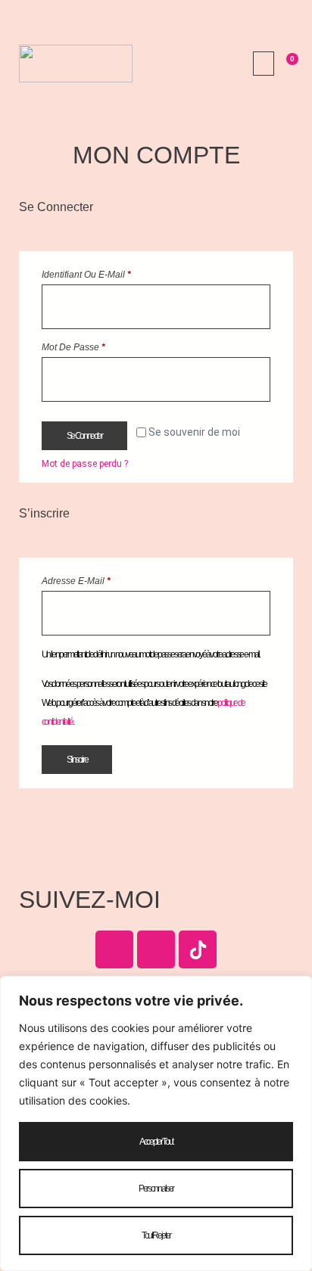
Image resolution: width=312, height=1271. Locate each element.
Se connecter (84, 435)
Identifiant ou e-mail (109, 273)
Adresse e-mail (98, 579)
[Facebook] (114, 949)
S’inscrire (77, 759)
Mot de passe (96, 345)
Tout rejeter (156, 1235)
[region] (156, 1123)
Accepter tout (156, 1141)
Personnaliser (156, 1188)
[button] (263, 63)
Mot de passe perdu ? (85, 463)
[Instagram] (156, 949)
